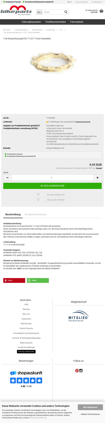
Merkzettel (97, 2)
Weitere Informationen (90, 414)
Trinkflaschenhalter (55, 21)
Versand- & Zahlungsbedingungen (26, 338)
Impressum (26, 319)
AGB (26, 304)
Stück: (5, 172)
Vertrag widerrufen (26, 352)
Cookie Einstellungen (26, 347)
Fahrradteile (76, 21)
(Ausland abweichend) (82, 122)
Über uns (26, 314)
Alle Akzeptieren (90, 407)
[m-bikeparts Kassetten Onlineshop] (16, 10)
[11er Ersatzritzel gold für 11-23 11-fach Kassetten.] (52, 62)
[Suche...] (66, 12)
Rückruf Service (26, 328)
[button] (70, 2)
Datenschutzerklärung (38, 418)
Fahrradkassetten (31, 21)
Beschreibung (13, 214)
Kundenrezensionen (36, 214)
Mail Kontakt (26, 323)
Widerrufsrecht (26, 343)
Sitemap (26, 309)
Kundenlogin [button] (82, 2)
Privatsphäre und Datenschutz (26, 333)
